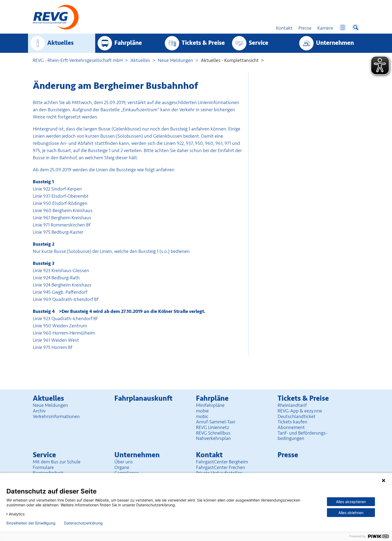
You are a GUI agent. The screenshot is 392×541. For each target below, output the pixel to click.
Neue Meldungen (175, 60)
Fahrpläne (128, 43)
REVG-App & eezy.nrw (300, 411)
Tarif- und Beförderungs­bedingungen (302, 435)
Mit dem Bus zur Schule (57, 462)
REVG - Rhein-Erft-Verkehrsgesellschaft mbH (78, 60)
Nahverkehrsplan (213, 438)
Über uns (123, 462)
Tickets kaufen (292, 422)
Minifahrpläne (210, 405)
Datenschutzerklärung (83, 523)
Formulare (43, 467)
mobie (202, 411)
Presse (288, 455)
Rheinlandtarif (292, 405)
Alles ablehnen (350, 512)
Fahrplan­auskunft (143, 398)
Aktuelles (60, 43)
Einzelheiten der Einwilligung (30, 523)
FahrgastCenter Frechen (220, 467)
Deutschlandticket (296, 416)
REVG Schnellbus (213, 433)
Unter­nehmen (335, 43)
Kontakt (209, 455)
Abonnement (291, 427)
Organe (121, 467)
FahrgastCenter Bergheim (222, 462)
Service (258, 43)
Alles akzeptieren (351, 501)
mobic (202, 416)
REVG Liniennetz (212, 427)
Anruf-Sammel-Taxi (215, 422)
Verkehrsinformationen (56, 416)
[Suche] (355, 27)
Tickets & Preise (203, 43)
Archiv (39, 411)
